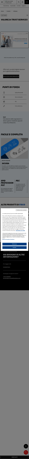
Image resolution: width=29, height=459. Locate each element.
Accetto (14, 247)
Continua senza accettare (21, 210)
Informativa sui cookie (20, 230)
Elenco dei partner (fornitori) (8, 239)
